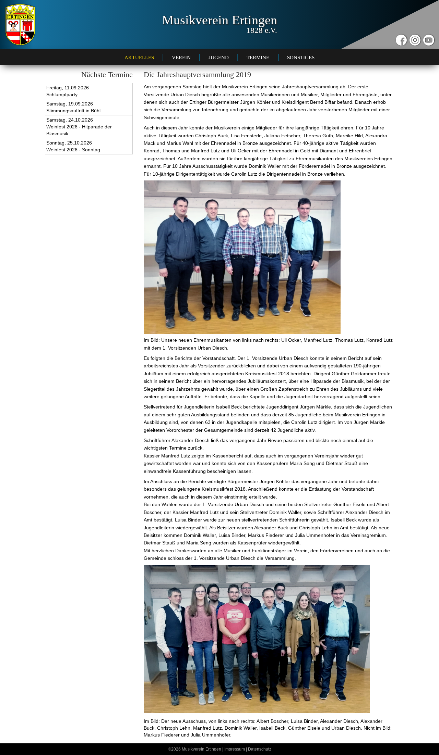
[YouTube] (428, 40)
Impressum (234, 749)
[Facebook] (401, 40)
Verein (181, 57)
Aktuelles (139, 57)
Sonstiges (301, 57)
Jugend (219, 57)
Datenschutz (259, 749)
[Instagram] (415, 40)
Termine (258, 57)
